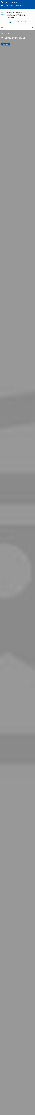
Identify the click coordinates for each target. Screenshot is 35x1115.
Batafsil (5, 44)
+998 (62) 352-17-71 (10, 2)
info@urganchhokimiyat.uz (13, 5)
